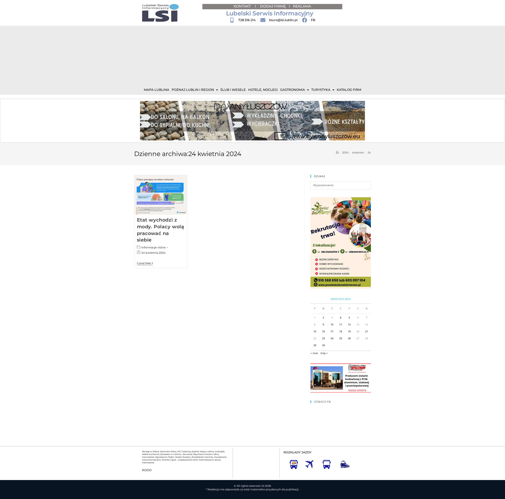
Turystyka (320, 90)
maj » (324, 353)
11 (340, 324)
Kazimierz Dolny (168, 451)
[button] (144, 120)
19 (349, 331)
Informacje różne (153, 247)
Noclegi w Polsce (150, 451)
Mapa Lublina (156, 90)
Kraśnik (195, 451)
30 (323, 345)
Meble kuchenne (150, 454)
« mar (314, 353)
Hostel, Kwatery (183, 457)
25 (340, 338)
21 (366, 331)
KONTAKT (243, 6)
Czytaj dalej (145, 263)
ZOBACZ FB (322, 401)
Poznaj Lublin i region (193, 90)
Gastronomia (292, 90)
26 (349, 338)
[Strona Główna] (337, 152)
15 (314, 331)
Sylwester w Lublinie (170, 454)
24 (369, 152)
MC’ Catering (184, 451)
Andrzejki (219, 451)
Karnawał (187, 454)
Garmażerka (148, 457)
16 (323, 331)
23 (323, 338)
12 (349, 324)
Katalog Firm (349, 90)
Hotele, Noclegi (263, 90)
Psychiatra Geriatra (202, 454)
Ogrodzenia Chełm (164, 457)
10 (332, 324)
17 (332, 331)
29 (314, 345)
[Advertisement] (252, 55)
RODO (147, 470)
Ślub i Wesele (233, 90)
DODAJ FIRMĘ (273, 6)
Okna (216, 454)
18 (340, 331)
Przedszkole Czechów (202, 457)
